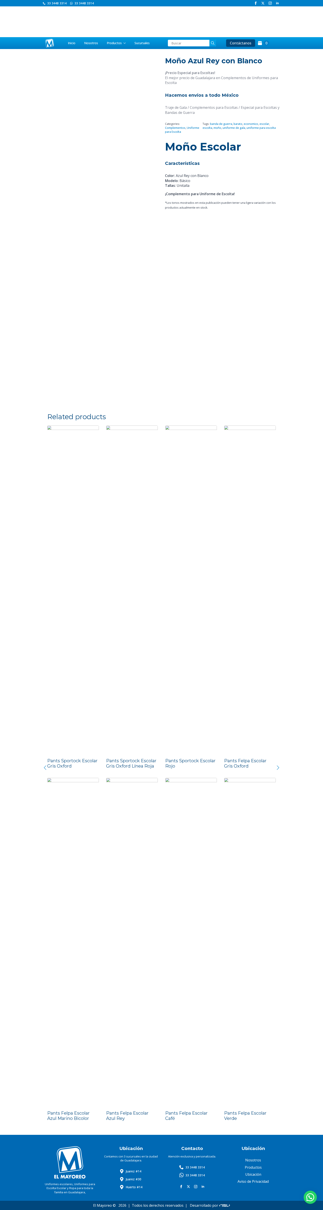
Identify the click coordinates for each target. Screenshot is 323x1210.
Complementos (175, 128)
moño (217, 128)
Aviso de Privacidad (253, 1181)
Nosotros (91, 43)
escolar (264, 124)
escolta (207, 128)
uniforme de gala (234, 128)
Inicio (71, 43)
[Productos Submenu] (126, 43)
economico (251, 124)
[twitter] (263, 3)
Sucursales (142, 43)
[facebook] (255, 3)
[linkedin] (277, 3)
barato (238, 124)
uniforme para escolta (261, 128)
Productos (114, 43)
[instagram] (270, 3)
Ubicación (253, 1174)
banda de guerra (221, 124)
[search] (212, 43)
